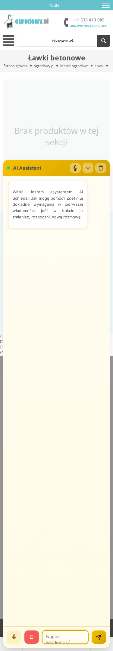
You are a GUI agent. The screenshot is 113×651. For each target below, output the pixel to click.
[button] (106, 6)
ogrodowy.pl (44, 65)
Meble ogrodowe (74, 65)
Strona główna (16, 65)
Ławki (99, 65)
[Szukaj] (103, 41)
